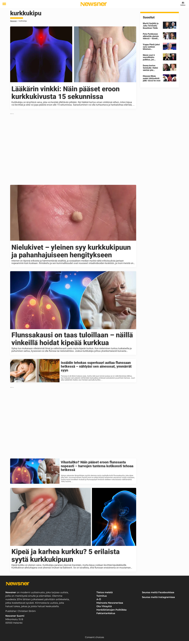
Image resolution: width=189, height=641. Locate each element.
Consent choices (94, 637)
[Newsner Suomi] (93, 4)
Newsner (13, 21)
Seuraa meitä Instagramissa (158, 597)
